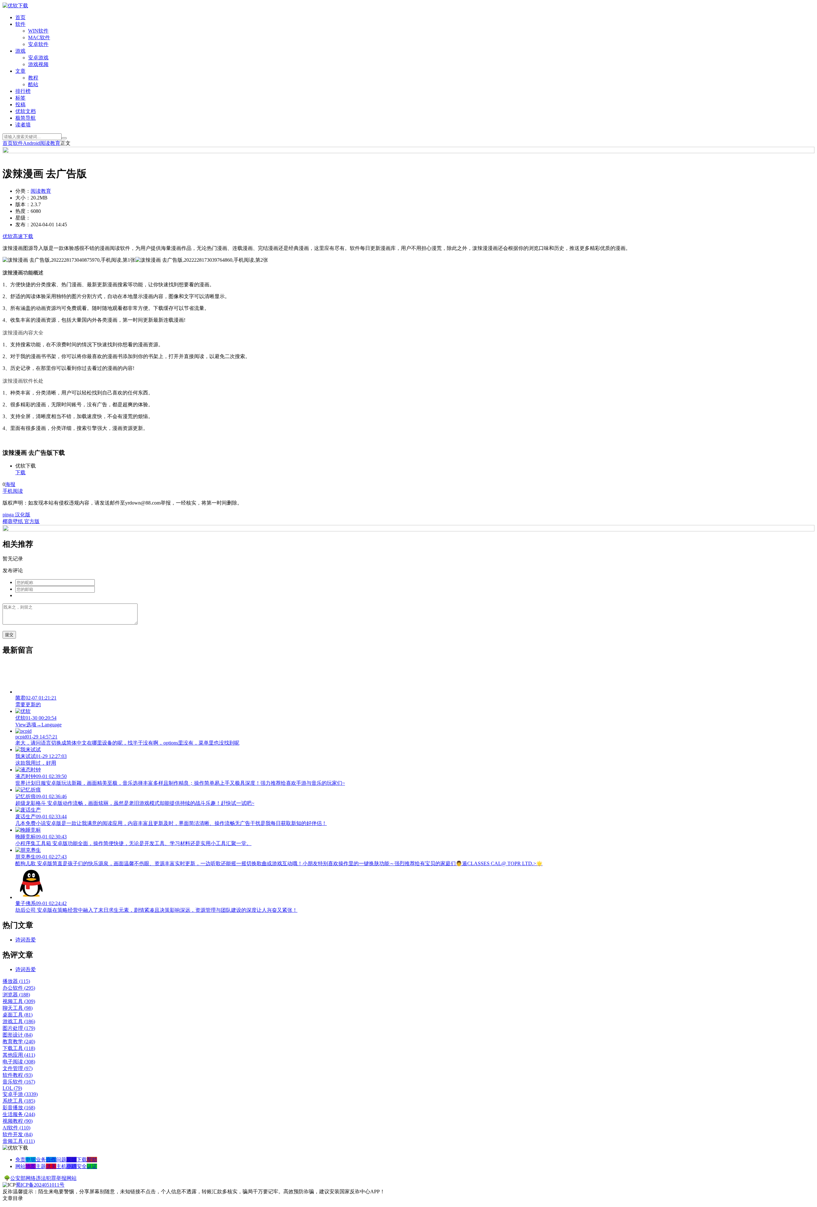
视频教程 (18, 1121)
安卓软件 (38, 44)
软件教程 (18, 1075)
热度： (23, 211)
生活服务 (19, 1114)
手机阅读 (13, 491)
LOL (12, 1088)
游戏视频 (38, 64)
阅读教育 (50, 143)
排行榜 (23, 91)
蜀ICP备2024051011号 (40, 1185)
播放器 (16, 981)
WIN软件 (38, 31)
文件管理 (18, 1068)
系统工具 (19, 1101)
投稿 (20, 104)
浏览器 (16, 994)
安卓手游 (20, 1094)
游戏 (20, 51)
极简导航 (25, 118)
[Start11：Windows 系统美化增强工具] (408, 529)
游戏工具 (19, 1021)
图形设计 (18, 1035)
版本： (23, 204)
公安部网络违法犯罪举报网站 (43, 1178)
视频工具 (19, 1001)
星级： (23, 218)
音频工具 (19, 1141)
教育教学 (19, 1041)
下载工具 (19, 1048)
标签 (20, 98)
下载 (20, 472)
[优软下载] (15, 5)
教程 (33, 77)
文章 (20, 71)
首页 (20, 17)
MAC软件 (39, 37)
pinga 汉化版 (16, 514)
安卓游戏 (38, 57)
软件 (20, 24)
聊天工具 (18, 1008)
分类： (23, 191)
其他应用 (19, 1055)
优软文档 (25, 111)
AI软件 (16, 1127)
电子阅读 (19, 1061)
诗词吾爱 (25, 939)
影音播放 (19, 1107)
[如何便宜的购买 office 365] (408, 151)
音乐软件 (19, 1081)
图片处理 (19, 1028)
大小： (23, 197)
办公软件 (19, 988)
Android (31, 143)
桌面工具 (18, 1014)
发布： (23, 224)
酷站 (33, 84)
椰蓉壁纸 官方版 (21, 521)
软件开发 (18, 1134)
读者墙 (23, 124)
